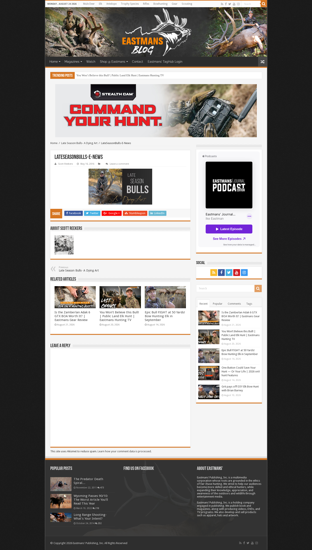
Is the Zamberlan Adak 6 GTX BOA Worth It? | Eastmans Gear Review (72, 316)
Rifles (146, 3)
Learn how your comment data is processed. (125, 451)
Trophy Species (130, 3)
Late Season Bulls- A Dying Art (79, 143)
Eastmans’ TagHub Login (165, 61)
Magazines (72, 61)
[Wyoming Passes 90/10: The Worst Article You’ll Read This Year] (61, 501)
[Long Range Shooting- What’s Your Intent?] (61, 517)
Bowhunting (160, 3)
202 (100, 523)
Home (53, 61)
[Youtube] (234, 4)
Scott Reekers (65, 164)
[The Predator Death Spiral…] (61, 484)
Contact (137, 61)
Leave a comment (119, 164)
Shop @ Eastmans (112, 61)
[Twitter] (230, 4)
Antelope (111, 3)
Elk (100, 3)
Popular (217, 303)
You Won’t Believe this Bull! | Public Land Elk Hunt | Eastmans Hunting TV (120, 75)
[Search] (264, 4)
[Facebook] (226, 4)
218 (97, 508)
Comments (234, 303)
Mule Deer (89, 3)
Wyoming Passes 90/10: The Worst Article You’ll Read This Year (91, 499)
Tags (249, 303)
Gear (174, 3)
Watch (90, 61)
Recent (204, 303)
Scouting (187, 3)
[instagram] (238, 4)
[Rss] (222, 4)
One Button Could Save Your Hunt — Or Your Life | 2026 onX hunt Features (241, 371)
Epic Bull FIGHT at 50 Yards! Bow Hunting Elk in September (165, 316)
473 (102, 487)
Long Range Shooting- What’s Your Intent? (90, 516)
